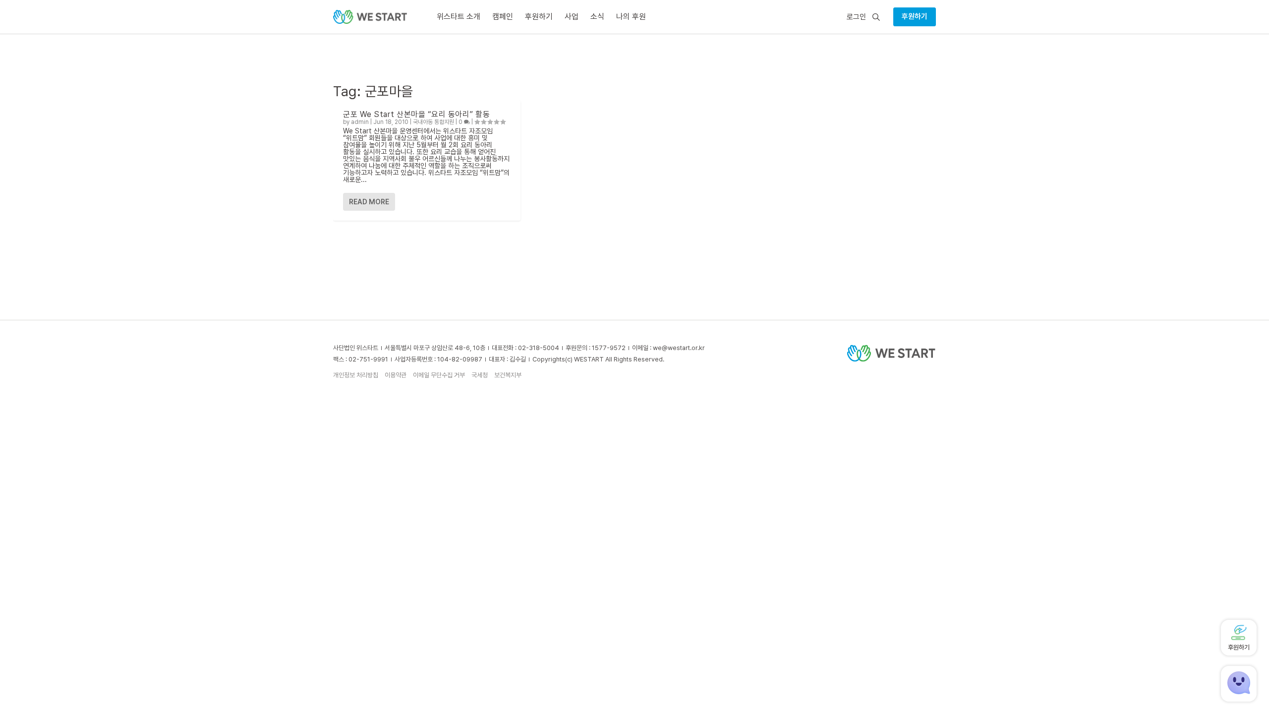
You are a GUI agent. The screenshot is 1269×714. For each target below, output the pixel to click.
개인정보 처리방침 (355, 375)
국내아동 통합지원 (433, 122)
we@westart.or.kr (679, 348)
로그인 (856, 17)
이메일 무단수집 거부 (439, 375)
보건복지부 (507, 375)
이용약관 (395, 375)
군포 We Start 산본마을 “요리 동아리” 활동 (416, 114)
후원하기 (914, 16)
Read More (369, 202)
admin (360, 122)
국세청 (479, 375)
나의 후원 (631, 16)
